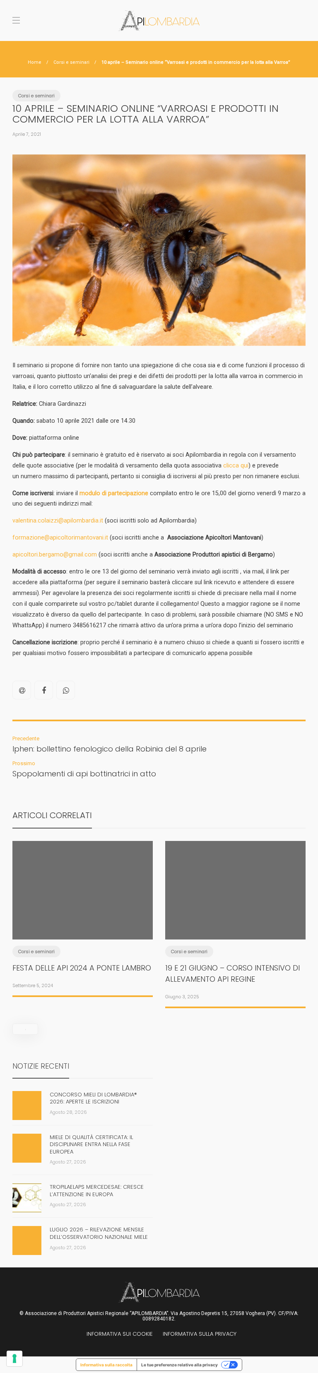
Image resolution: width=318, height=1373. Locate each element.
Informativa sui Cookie (120, 1334)
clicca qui (235, 465)
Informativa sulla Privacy (199, 1334)
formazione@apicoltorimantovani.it (60, 537)
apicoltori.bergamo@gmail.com (54, 554)
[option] (82, 917)
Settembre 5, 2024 (32, 985)
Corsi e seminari (71, 62)
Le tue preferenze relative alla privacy (179, 1364)
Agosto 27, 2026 (68, 1162)
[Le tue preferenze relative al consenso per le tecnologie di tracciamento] (14, 1358)
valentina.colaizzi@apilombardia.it (57, 520)
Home (34, 62)
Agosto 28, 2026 (68, 1112)
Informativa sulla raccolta (106, 1364)
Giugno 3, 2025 (182, 996)
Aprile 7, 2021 (26, 134)
